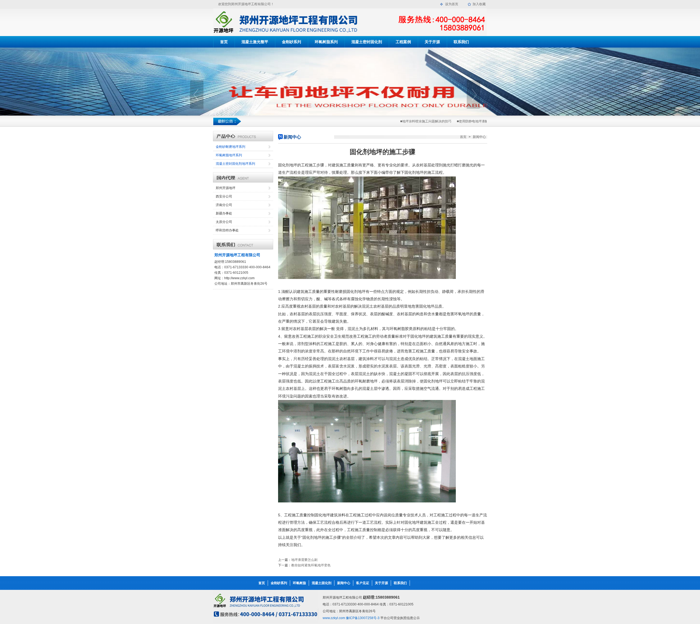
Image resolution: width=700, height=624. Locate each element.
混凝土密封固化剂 (366, 42)
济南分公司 (224, 205)
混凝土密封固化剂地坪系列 (235, 164)
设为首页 (451, 4)
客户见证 (362, 583)
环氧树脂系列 (326, 42)
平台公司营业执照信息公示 (400, 618)
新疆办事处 (224, 213)
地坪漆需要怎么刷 (304, 560)
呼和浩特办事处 (227, 230)
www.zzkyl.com (334, 618)
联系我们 (461, 42)
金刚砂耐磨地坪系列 (230, 147)
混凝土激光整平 (254, 42)
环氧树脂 (299, 583)
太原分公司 (224, 222)
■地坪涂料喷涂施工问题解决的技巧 (416, 121)
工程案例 (403, 42)
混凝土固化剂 (321, 583)
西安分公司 (224, 196)
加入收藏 (479, 4)
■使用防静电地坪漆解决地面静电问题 (475, 121)
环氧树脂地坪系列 (229, 155)
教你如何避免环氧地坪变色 (311, 565)
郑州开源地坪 (225, 188)
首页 (224, 42)
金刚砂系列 (291, 42)
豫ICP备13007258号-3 (362, 618)
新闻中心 (479, 137)
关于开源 (432, 42)
